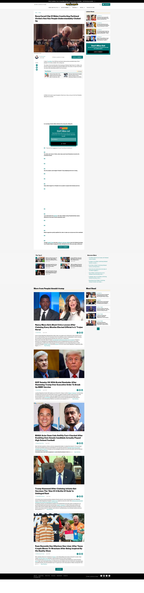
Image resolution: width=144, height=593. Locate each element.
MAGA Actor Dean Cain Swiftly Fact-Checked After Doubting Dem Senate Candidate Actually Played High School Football (59, 437)
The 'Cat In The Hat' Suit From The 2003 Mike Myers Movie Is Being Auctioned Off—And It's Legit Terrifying (103, 33)
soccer (36, 561)
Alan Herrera (38, 332)
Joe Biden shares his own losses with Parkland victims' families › (98, 258)
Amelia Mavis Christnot (40, 496)
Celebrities (99, 15)
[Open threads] (107, 576)
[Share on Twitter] (37, 67)
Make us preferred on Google (41, 4)
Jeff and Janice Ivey (42, 558)
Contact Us (65, 575)
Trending (74, 7)
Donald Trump (50, 242)
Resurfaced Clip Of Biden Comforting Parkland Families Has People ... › (97, 281)
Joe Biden (50, 61)
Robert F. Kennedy (72, 393)
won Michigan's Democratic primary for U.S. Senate (63, 339)
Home (36, 12)
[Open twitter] (104, 576)
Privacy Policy (41, 575)
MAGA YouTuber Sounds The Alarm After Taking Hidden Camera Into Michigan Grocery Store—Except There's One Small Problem (52, 259)
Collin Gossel (43, 56)
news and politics (53, 7)
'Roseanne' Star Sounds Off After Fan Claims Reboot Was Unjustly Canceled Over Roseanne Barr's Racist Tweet (103, 19)
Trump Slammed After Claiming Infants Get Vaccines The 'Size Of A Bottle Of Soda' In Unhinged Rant (55, 491)
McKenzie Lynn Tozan (40, 553)
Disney (54, 556)
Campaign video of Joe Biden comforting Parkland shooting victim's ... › (98, 277)
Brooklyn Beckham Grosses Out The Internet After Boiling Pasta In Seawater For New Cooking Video (103, 26)
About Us (35, 575)
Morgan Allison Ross (40, 443)
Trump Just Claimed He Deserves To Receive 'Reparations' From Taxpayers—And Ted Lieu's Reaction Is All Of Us (103, 317)
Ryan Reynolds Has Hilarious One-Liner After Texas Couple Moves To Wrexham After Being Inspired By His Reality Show (59, 548)
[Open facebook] (101, 576)
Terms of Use (47, 575)
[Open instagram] (109, 576)
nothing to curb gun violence (64, 242)
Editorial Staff (59, 575)
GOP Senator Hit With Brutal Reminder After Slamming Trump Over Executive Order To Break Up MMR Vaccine (57, 384)
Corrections (53, 575)
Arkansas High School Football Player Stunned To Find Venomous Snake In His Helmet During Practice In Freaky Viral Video (75, 76)
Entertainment (65, 7)
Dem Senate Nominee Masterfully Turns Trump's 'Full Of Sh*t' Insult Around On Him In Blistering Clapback (103, 324)
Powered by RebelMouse (106, 577)
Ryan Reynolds (47, 559)
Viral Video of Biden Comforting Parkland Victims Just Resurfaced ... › (98, 266)
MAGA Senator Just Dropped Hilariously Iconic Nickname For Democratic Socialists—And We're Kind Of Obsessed (102, 303)
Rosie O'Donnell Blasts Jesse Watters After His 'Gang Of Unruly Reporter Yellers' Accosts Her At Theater (103, 40)
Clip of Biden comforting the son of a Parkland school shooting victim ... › (97, 273)
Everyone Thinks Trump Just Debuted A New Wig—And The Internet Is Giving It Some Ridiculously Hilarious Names (103, 310)
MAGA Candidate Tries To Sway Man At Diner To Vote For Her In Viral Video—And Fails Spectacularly (71, 1)
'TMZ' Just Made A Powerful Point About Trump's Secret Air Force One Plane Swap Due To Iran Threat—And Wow (77, 266)
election (55, 215)
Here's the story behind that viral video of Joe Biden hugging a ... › (98, 270)
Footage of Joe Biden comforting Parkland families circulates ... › (98, 262)
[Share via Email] (37, 70)
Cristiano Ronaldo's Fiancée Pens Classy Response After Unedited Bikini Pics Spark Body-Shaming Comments (51, 272)
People (81, 7)
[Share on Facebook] (37, 65)
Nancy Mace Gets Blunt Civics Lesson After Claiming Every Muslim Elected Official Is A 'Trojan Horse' (59, 327)
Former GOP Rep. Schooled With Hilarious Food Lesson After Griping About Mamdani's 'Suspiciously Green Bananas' (76, 259)
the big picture (90, 7)
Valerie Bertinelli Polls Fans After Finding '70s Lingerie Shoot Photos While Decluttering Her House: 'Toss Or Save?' (52, 266)
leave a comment (77, 57)
